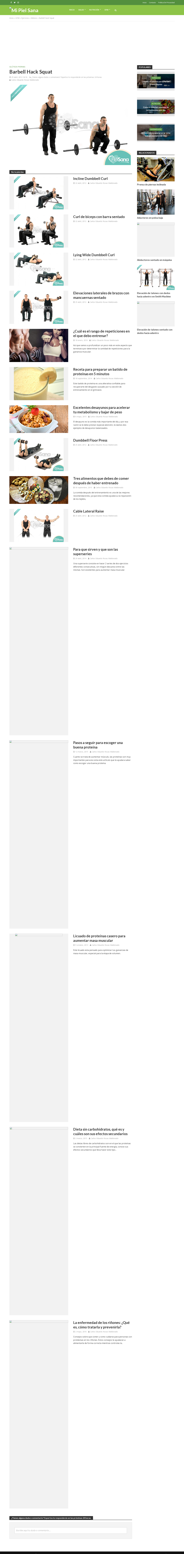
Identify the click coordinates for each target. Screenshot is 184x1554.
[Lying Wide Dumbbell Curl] (39, 268)
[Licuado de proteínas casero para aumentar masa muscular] (38, 1027)
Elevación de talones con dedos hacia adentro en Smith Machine (154, 295)
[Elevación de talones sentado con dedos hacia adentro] (156, 313)
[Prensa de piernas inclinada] (156, 169)
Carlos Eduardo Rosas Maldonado (25, 80)
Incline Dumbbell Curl (90, 178)
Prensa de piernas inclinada (151, 184)
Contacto (152, 2)
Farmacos (156, 78)
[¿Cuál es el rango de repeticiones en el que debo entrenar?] (38, 345)
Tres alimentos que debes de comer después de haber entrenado (101, 480)
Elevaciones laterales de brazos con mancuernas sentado (101, 295)
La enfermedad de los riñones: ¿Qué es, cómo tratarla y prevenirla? (101, 1324)
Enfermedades (155, 129)
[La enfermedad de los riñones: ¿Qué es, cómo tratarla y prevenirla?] (38, 1414)
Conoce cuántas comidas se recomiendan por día (156, 108)
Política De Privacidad (166, 2)
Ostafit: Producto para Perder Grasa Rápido (156, 82)
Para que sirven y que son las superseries (95, 551)
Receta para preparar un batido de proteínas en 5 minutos (100, 371)
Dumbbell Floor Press (90, 440)
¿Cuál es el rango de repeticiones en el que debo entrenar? (101, 333)
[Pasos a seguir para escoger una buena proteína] (38, 834)
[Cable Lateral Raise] (39, 525)
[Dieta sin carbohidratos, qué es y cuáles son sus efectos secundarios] (39, 1220)
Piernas (21, 67)
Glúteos (34, 18)
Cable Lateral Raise (88, 511)
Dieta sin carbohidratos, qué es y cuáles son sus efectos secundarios (100, 1131)
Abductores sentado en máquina (154, 259)
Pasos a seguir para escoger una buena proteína (98, 744)
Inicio (145, 2)
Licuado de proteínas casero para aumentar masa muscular (99, 938)
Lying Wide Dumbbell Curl (94, 255)
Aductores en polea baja (150, 217)
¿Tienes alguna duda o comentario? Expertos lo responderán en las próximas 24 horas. (66, 77)
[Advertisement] (92, 42)
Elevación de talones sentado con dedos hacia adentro (154, 331)
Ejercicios (25, 18)
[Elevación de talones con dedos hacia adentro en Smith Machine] (156, 277)
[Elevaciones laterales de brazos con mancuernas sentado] (39, 307)
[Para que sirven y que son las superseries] (38, 641)
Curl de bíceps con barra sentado (99, 217)
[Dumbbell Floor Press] (39, 454)
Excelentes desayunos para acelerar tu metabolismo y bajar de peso (101, 409)
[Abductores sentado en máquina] (156, 239)
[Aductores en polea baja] (156, 201)
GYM (106, 10)
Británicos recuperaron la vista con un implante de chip (155, 134)
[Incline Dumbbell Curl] (39, 192)
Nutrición (94, 10)
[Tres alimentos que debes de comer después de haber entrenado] (38, 489)
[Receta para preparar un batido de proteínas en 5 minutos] (39, 383)
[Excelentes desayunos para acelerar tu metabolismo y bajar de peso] (38, 418)
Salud (81, 10)
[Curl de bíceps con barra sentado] (39, 230)
